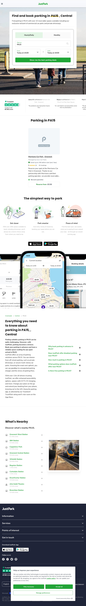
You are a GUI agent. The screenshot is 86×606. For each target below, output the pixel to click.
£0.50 (44, 184)
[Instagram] (7, 559)
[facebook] (3, 559)
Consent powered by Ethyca (63, 598)
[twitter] (11, 559)
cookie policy (51, 578)
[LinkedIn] (16, 559)
